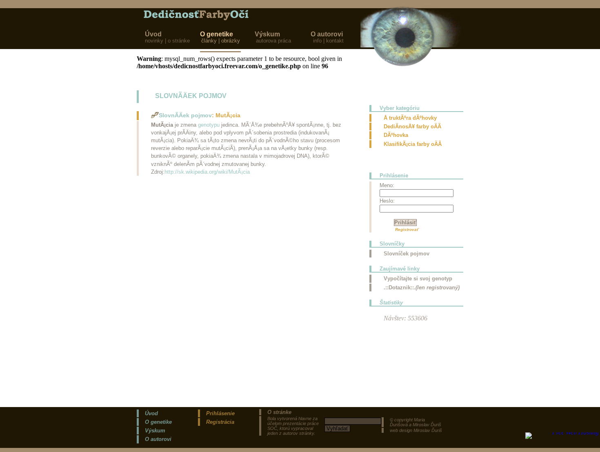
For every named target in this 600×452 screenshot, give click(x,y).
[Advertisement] (188, 235)
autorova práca (274, 41)
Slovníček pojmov (406, 254)
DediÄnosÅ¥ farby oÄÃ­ (412, 126)
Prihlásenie (220, 413)
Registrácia (220, 422)
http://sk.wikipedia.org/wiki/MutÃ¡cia (207, 172)
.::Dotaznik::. (422, 287)
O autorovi (327, 34)
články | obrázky (221, 41)
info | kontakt (328, 41)
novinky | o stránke (167, 41)
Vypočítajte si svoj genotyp (418, 278)
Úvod (153, 34)
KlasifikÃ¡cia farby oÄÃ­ (413, 144)
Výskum (268, 34)
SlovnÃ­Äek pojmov (185, 115)
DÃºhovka (396, 135)
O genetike (216, 34)
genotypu (209, 125)
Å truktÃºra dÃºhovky (410, 118)
